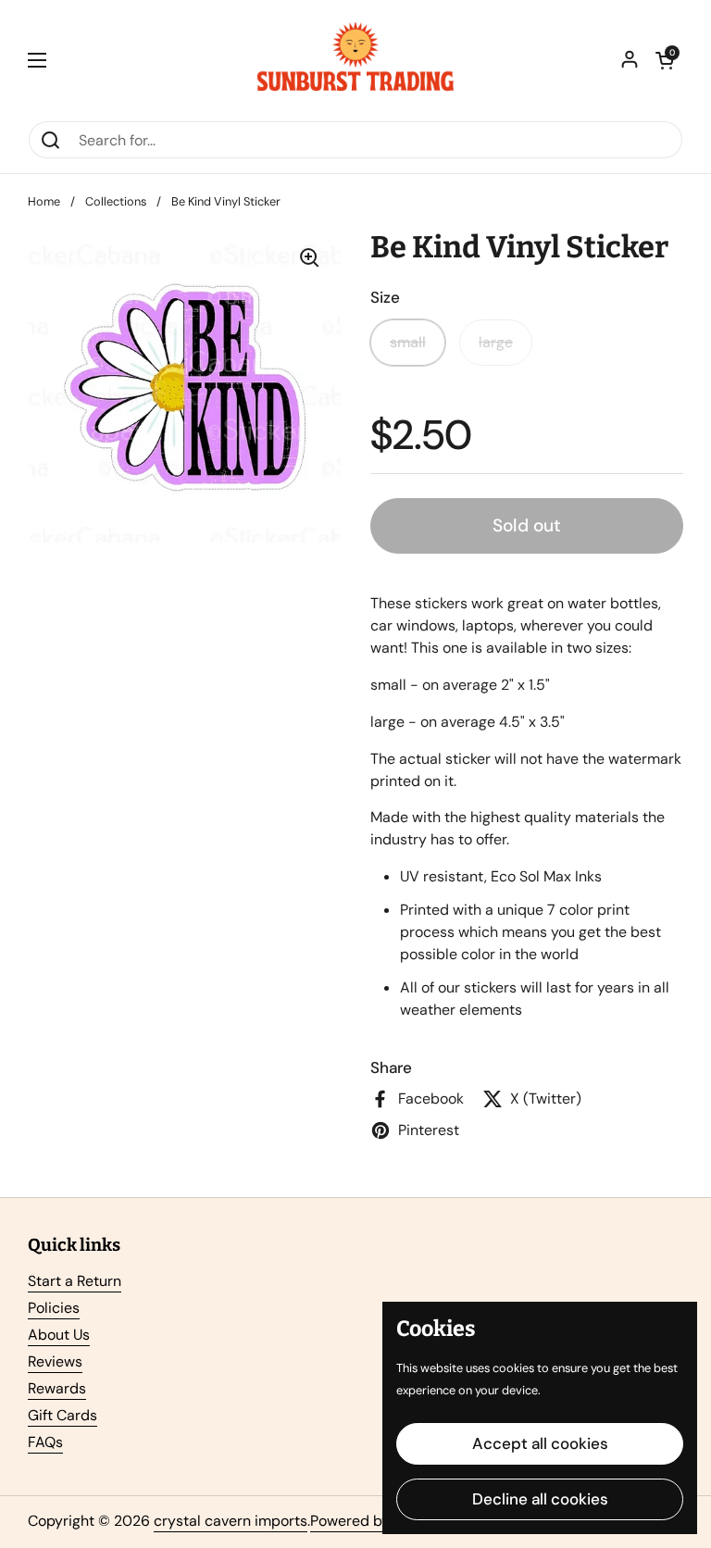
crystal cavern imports (230, 1520)
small (408, 342)
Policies (54, 1307)
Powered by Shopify (377, 1520)
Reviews (55, 1361)
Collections (115, 201)
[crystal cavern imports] (355, 60)
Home (44, 201)
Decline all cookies (540, 1499)
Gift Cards (62, 1415)
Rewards (57, 1388)
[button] (664, 60)
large (496, 342)
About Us (59, 1334)
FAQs (45, 1442)
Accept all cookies (540, 1443)
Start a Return (74, 1281)
